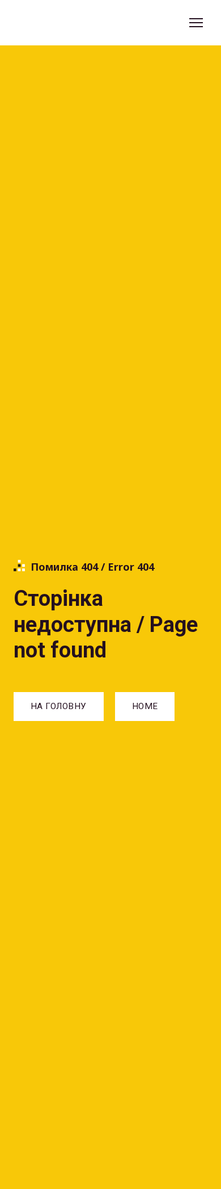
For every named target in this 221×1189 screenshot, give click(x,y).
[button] (59, 706)
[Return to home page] (65, 23)
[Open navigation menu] (196, 22)
